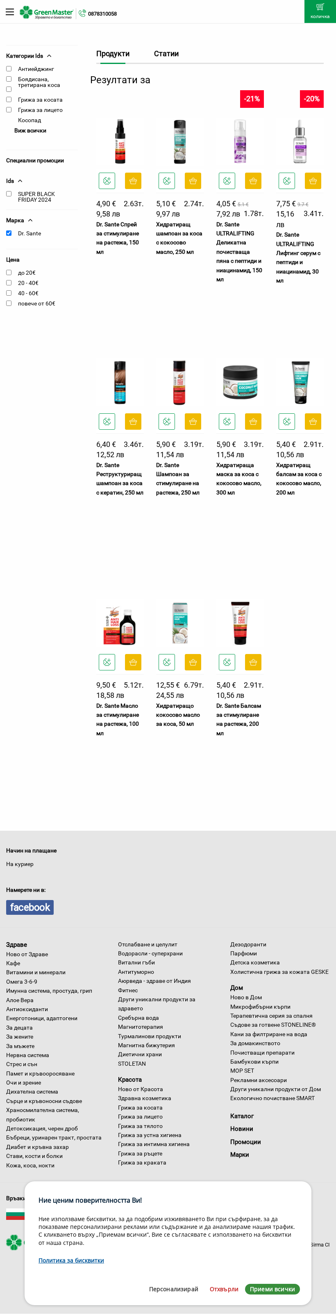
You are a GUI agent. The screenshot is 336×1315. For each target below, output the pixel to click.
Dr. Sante (29, 233)
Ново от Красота (140, 1089)
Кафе (13, 963)
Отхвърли (224, 1289)
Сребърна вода (138, 1017)
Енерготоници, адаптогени (41, 1018)
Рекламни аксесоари (258, 1080)
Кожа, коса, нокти (30, 1165)
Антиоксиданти (27, 1009)
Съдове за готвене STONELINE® (273, 1024)
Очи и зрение (23, 1082)
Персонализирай (173, 1289)
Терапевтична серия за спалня (271, 1015)
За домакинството (255, 1043)
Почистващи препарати (262, 1052)
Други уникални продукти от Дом (275, 1089)
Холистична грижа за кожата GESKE (279, 972)
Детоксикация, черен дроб (42, 1128)
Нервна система (27, 1055)
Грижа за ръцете (140, 1153)
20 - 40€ (28, 283)
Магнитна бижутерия (146, 1045)
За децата (19, 1027)
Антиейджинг (36, 69)
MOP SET (242, 1070)
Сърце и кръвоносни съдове (44, 1101)
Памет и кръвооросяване (40, 1073)
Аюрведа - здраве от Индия (154, 981)
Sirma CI (320, 1245)
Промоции (245, 1142)
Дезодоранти (248, 944)
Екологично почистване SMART (272, 1098)
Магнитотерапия (140, 1026)
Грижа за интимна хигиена (154, 1144)
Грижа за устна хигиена (150, 1135)
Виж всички (30, 130)
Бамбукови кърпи (254, 1061)
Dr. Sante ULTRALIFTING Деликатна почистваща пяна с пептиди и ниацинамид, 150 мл (239, 252)
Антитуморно (136, 972)
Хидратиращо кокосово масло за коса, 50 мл (178, 714)
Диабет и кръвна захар (37, 1147)
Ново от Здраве (27, 954)
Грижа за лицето (40, 110)
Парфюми (243, 953)
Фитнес (128, 990)
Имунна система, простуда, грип (49, 990)
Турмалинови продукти (149, 1036)
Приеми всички (272, 1289)
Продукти (112, 53)
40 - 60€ (28, 293)
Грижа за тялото (140, 1126)
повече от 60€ (36, 303)
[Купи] (133, 181)
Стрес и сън (21, 1064)
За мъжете (20, 1046)
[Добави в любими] (107, 181)
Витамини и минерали (36, 972)
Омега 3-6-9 (21, 981)
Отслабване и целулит (147, 944)
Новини (241, 1129)
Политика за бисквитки (71, 1260)
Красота (130, 1079)
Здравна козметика (144, 1098)
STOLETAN (132, 1063)
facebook (30, 907)
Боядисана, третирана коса (39, 82)
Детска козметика (255, 962)
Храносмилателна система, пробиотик (42, 1114)
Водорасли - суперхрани (150, 953)
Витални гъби (136, 962)
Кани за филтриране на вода (268, 1034)
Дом (236, 987)
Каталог (242, 1116)
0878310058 (102, 14)
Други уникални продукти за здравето (156, 1004)
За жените (19, 1036)
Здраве (16, 944)
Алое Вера (20, 1000)
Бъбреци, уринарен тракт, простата (54, 1137)
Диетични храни (140, 1054)
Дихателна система (32, 1091)
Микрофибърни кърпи (260, 1006)
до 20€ (27, 273)
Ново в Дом (246, 997)
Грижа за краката (142, 1162)
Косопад (29, 120)
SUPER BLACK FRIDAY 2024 (36, 197)
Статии (166, 53)
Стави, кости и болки (34, 1156)
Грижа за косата (40, 100)
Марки (239, 1154)
